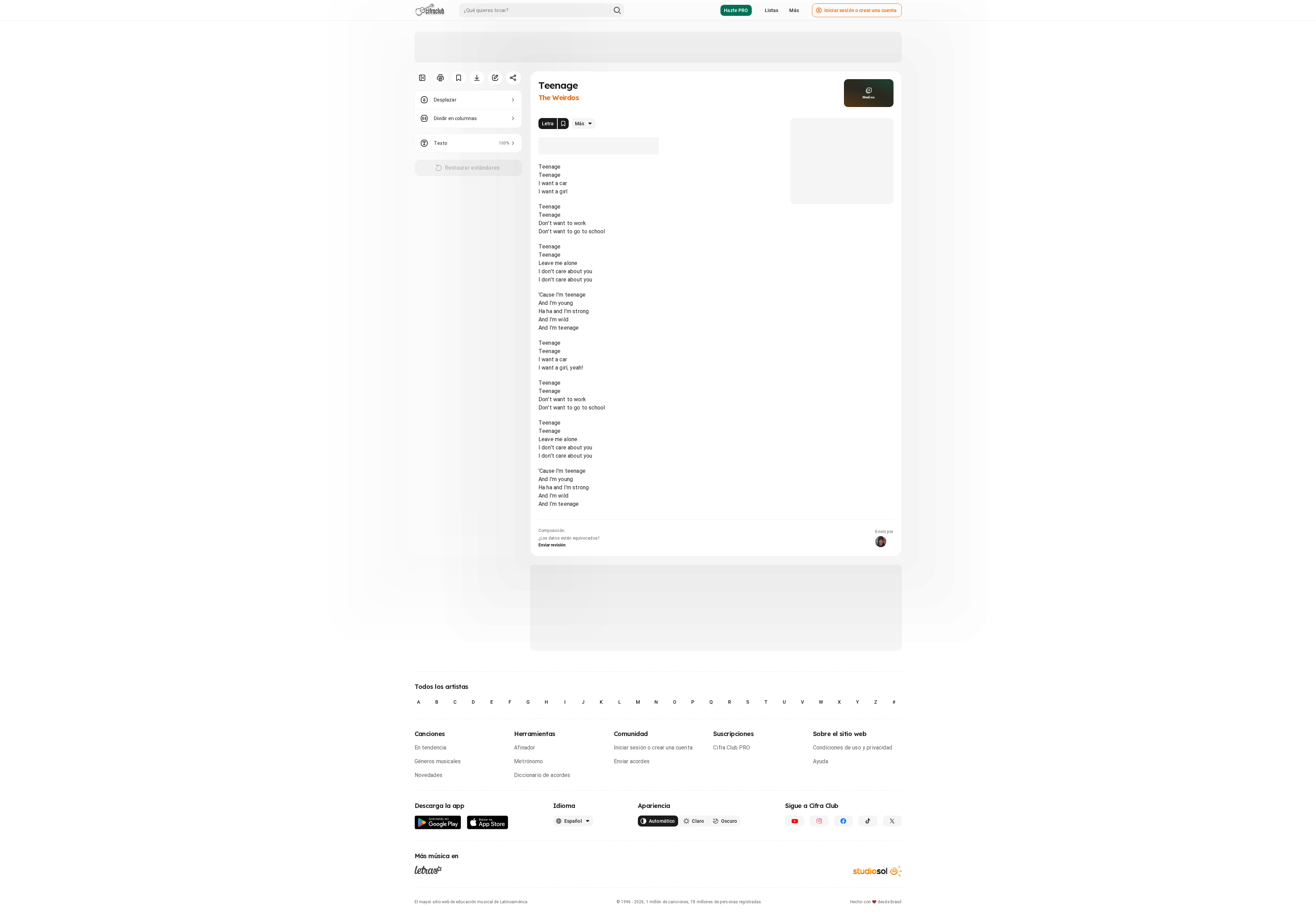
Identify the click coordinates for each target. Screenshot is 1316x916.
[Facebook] (843, 821)
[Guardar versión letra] (563, 123)
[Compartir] (513, 78)
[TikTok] (867, 821)
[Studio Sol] (877, 871)
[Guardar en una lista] (459, 78)
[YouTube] (794, 821)
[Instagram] (819, 821)
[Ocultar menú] (422, 78)
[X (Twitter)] (892, 821)
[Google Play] (438, 823)
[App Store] (488, 823)
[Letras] (428, 870)
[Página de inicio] (430, 10)
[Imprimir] (440, 78)
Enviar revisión (552, 545)
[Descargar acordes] (477, 78)
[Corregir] (495, 78)
